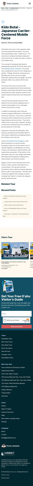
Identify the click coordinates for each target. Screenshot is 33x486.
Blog (7, 8)
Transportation (5, 393)
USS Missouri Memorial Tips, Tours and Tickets (16, 380)
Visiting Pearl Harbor (7, 371)
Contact (3, 434)
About (3, 431)
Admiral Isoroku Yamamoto (13, 69)
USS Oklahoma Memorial (9, 386)
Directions (4, 396)
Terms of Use (5, 474)
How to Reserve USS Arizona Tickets (13, 367)
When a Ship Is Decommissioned (13, 205)
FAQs (3, 415)
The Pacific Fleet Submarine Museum (13, 383)
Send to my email (16, 326)
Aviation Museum (6, 390)
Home (2, 8)
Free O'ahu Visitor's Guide (9, 374)
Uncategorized (14, 8)
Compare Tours (6, 354)
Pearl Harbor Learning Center (10, 418)
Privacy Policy (5, 478)
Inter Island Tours (6, 345)
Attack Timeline (6, 409)
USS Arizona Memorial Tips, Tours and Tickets (16, 377)
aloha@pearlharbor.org (8, 438)
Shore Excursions (6, 348)
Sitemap (4, 422)
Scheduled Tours (6, 339)
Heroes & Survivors (7, 412)
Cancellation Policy (7, 358)
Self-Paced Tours (7, 342)
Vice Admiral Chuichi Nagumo (15, 141)
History (3, 406)
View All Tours (5, 351)
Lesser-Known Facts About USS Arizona (15, 201)
